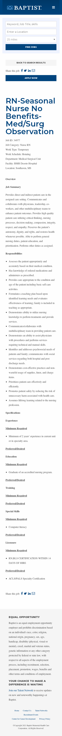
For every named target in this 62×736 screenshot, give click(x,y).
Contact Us (27, 710)
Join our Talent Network (21, 690)
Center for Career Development (23, 718)
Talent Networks (41, 710)
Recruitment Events (31, 714)
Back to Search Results (31, 62)
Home (16, 710)
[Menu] (53, 7)
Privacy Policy (44, 718)
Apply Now (31, 78)
